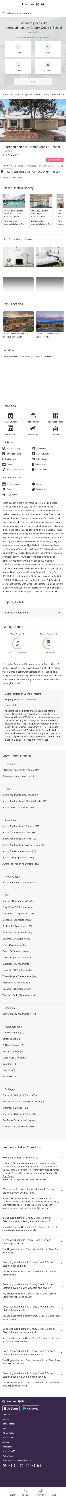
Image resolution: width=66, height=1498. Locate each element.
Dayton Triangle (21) (12, 1038)
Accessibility (7, 1451)
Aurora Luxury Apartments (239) (18, 857)
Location (19, 165)
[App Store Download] (11, 1410)
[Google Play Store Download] (30, 1410)
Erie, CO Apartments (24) (14, 944)
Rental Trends (8, 1423)
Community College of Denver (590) (19, 1095)
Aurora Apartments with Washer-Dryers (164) (24, 844)
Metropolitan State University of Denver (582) (24, 1101)
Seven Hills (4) (9, 1076)
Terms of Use (7, 1437)
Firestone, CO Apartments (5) (16, 982)
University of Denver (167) (15, 1107)
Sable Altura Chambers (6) (15, 1057)
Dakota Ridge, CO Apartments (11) (19, 957)
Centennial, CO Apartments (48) (18, 913)
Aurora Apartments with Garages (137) (21, 826)
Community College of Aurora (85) (19, 1113)
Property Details (47, 165)
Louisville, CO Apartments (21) (17, 938)
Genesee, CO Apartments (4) (16, 988)
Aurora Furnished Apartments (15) (19, 851)
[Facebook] (16, 1465)
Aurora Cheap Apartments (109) (18, 807)
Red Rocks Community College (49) (19, 1120)
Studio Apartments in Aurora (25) (18, 776)
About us (6, 1414)
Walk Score (16, 634)
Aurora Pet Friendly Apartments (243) (20, 863)
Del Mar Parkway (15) (13, 1045)
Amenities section (40, 1207)
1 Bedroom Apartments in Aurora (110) (21, 769)
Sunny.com (7, 1446)
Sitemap (5, 1442)
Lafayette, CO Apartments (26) (17, 970)
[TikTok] (39, 1465)
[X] (21, 1465)
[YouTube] (27, 1465)
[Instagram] (33, 1465)
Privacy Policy (8, 1433)
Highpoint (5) (8, 1070)
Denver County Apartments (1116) (19, 1013)
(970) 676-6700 (10, 154)
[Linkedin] (10, 1465)
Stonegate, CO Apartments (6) (17, 919)
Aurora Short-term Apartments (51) (19, 882)
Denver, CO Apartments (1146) (17, 900)
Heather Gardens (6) (12, 1051)
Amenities (31, 165)
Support (5, 1428)
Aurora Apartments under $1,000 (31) (20, 794)
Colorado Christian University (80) (18, 1126)
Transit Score (47, 634)
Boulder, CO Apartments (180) (17, 926)
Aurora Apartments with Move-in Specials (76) (24, 801)
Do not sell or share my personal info (17, 1460)
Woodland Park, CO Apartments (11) (20, 995)
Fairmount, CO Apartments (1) (17, 932)
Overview (7, 165)
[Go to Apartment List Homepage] (33, 4)
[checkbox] (18, 49)
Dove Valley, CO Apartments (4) (17, 907)
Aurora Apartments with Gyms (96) (19, 832)
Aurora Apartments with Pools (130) (19, 838)
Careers (5, 1419)
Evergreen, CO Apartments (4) (17, 963)
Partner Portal (8, 1456)
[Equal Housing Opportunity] (4, 1465)
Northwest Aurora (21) (13, 1032)
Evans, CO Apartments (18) (15, 951)
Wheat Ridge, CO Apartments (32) (19, 976)
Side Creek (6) (9, 1063)
